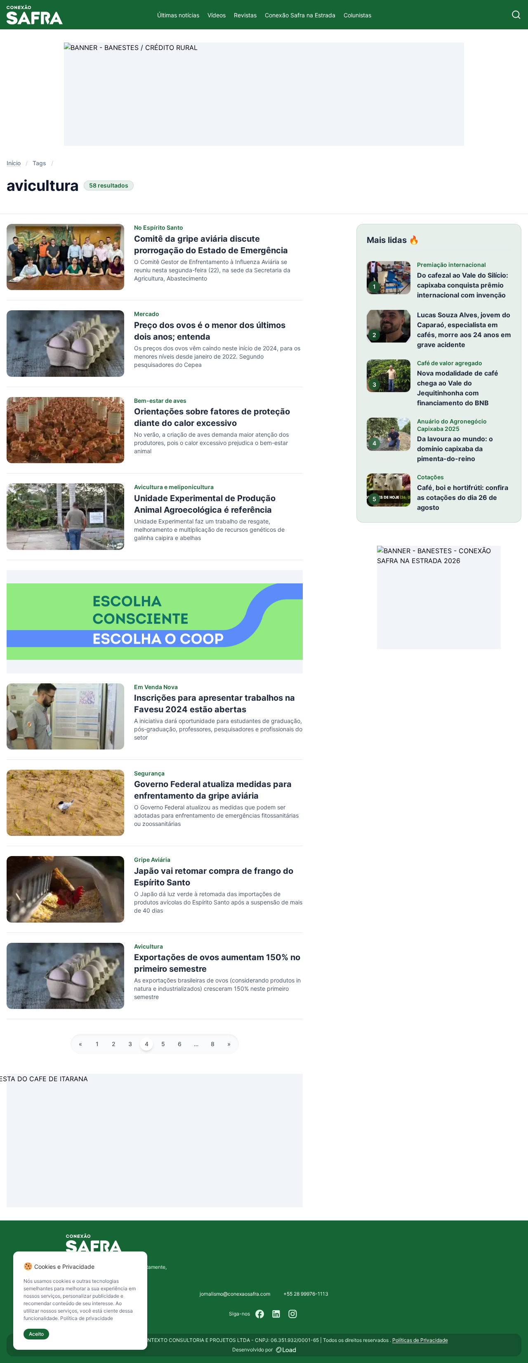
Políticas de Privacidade (420, 1340)
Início (14, 163)
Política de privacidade (86, 1318)
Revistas (245, 15)
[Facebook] (259, 1313)
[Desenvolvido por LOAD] (286, 1350)
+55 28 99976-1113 (305, 1294)
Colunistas (357, 15)
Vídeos (216, 15)
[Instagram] (292, 1313)
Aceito (36, 1334)
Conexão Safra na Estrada (300, 15)
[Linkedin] (276, 1313)
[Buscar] (516, 15)
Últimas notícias (178, 15)
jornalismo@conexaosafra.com (235, 1294)
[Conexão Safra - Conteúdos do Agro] (35, 14)
